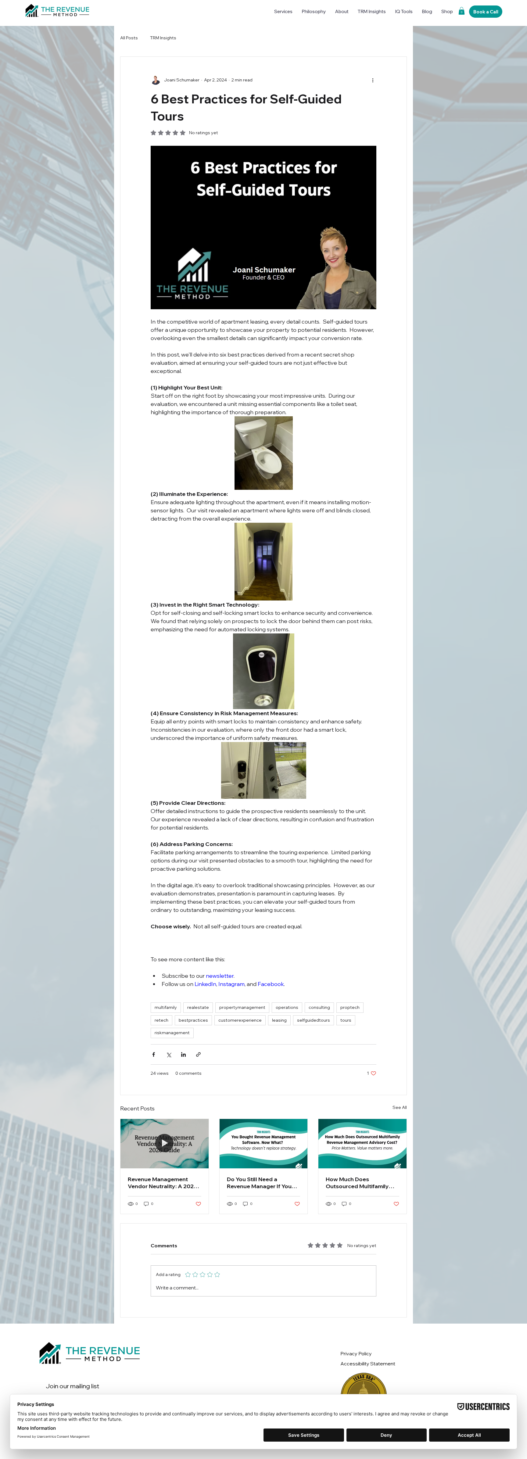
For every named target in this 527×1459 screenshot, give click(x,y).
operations (287, 1007)
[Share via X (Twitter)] (168, 1054)
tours (345, 1020)
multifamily (166, 1007)
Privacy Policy (356, 1353)
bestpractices (193, 1020)
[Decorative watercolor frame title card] (164, 1143)
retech (161, 1020)
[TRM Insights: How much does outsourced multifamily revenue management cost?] (362, 1143)
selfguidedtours (313, 1020)
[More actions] (372, 80)
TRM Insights (163, 38)
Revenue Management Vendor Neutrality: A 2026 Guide (162, 1183)
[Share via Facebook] (153, 1054)
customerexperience (240, 1020)
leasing (279, 1020)
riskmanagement (172, 1032)
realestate (198, 1007)
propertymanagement (242, 1007)
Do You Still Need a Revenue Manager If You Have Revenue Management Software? (259, 1183)
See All (400, 1107)
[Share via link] (198, 1054)
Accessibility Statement (367, 1363)
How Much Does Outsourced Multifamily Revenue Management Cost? (357, 1183)
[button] (461, 11)
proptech (350, 1007)
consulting (319, 1007)
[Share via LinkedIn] (183, 1054)
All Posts (129, 38)
